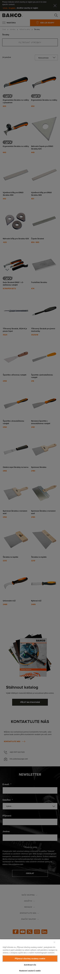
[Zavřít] (54, 942)
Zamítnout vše (30, 964)
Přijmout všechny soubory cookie (30, 958)
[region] (30, 956)
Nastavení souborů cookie (30, 970)
